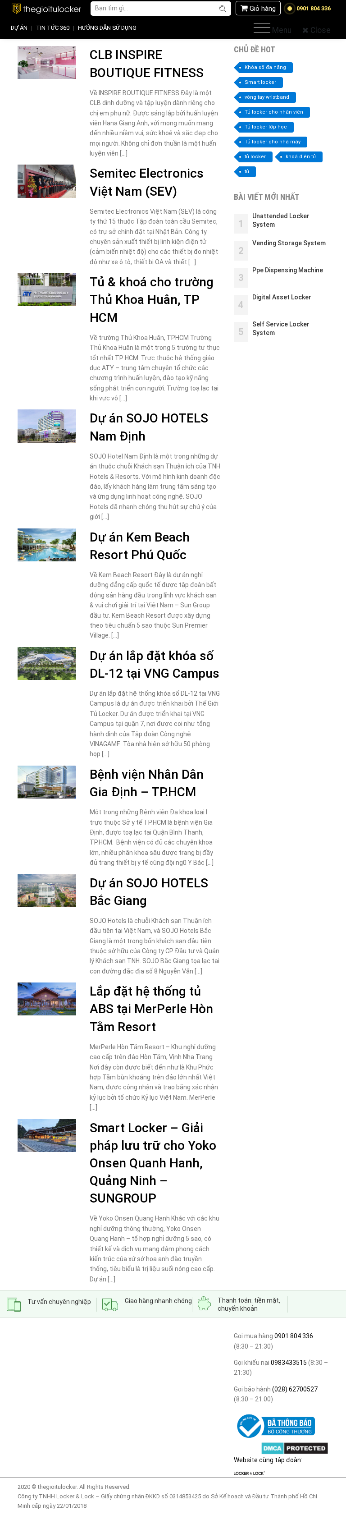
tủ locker (255, 157)
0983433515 (288, 1362)
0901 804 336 (293, 1336)
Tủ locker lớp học (266, 127)
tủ (247, 171)
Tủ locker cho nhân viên (274, 112)
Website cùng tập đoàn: (268, 1460)
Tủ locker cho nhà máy (272, 142)
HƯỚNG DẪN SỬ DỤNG (107, 27)
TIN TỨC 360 (52, 27)
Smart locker (260, 82)
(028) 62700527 (294, 1389)
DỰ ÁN (19, 27)
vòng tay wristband (267, 97)
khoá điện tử (301, 157)
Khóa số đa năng (265, 67)
